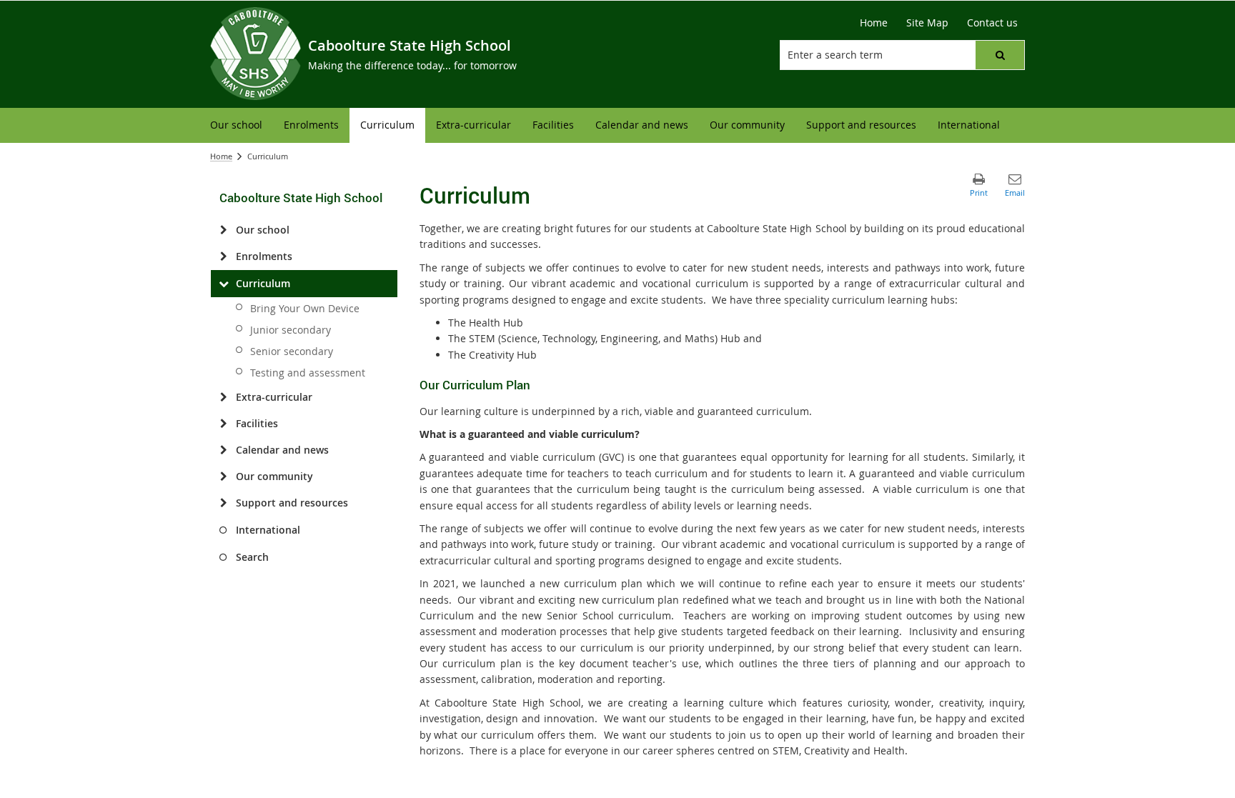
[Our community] (223, 476)
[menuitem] (236, 125)
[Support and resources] (223, 503)
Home (221, 156)
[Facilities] (223, 424)
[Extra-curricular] (223, 397)
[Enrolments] (223, 256)
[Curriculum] (223, 283)
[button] (1000, 55)
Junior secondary (290, 329)
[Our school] (223, 230)
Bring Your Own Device (304, 308)
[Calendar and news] (223, 450)
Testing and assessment (307, 372)
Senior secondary (291, 351)
